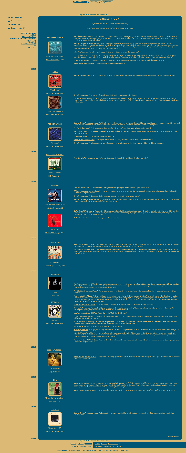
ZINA (34, 46)
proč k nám (98, 446)
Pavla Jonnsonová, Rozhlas (84, 316)
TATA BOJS (32, 47)
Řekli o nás (15, 24)
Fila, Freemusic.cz (80, 284)
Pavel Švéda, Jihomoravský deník (86, 291)
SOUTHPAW (32, 38)
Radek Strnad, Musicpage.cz (84, 211)
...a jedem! (118, 446)
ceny (89, 446)
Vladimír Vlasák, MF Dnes (83, 296)
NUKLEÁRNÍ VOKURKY (18, 38)
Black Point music (52, 60)
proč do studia (113, 444)
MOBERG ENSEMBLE (28, 33)
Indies (53, 295)
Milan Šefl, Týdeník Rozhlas (83, 333)
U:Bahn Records (53, 208)
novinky (104, 444)
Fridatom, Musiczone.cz (82, 191)
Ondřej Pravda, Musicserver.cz (85, 390)
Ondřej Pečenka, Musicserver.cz (85, 218)
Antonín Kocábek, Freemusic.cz (85, 75)
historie (83, 446)
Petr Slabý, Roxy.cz (81, 326)
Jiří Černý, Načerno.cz (82, 308)
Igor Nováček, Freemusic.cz (84, 250)
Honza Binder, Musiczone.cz (84, 383)
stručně (73, 444)
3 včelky (76, 446)
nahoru (33, 69)
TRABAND (32, 42)
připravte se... (108, 446)
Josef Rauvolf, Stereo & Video (85, 305)
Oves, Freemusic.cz (81, 95)
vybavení (81, 444)
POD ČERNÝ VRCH (29, 37)
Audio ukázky (16, 17)
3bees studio (62, 450)
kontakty (97, 444)
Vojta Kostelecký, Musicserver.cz (86, 158)
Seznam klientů (17, 21)
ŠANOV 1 (32, 35)
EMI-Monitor (52, 176)
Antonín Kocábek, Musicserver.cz (86, 199)
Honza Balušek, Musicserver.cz (85, 357)
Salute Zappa (31, 40)
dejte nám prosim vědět (124, 28)
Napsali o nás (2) (18, 28)
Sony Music (53, 372)
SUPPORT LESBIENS (28, 44)
